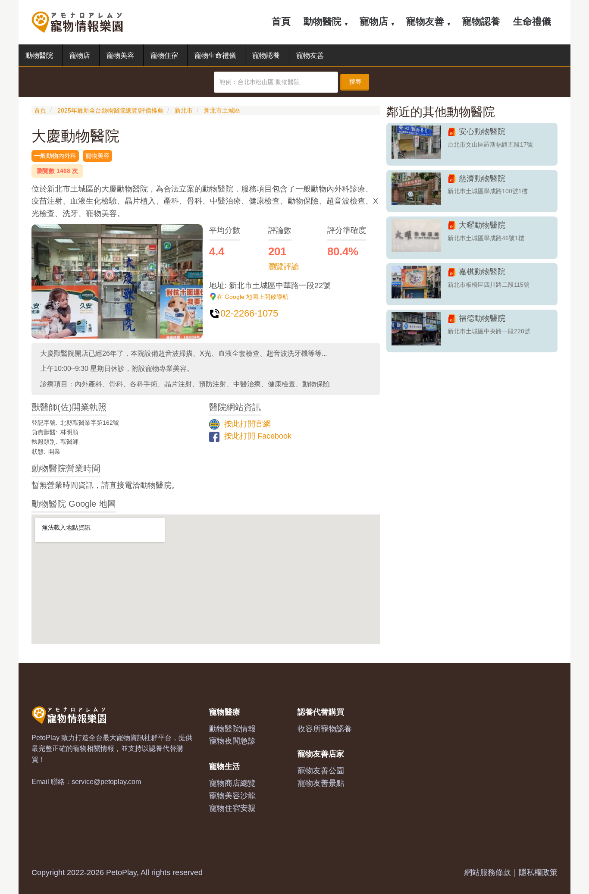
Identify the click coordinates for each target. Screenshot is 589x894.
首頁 (281, 21)
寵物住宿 (164, 55)
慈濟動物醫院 (482, 178)
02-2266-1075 (249, 313)
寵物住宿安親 (232, 808)
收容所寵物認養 (325, 729)
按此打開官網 (246, 424)
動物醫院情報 (232, 729)
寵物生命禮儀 (215, 55)
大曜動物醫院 (482, 225)
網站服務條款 (487, 872)
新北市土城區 (222, 110)
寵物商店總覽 (232, 783)
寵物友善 (425, 21)
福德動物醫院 (482, 318)
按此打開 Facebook (256, 436)
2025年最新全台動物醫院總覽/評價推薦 (110, 110)
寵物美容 (120, 55)
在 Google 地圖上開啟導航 (252, 296)
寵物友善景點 (321, 783)
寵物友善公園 (321, 770)
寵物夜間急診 (232, 741)
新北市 (184, 110)
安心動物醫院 (482, 131)
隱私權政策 (538, 872)
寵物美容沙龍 (232, 795)
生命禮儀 (532, 21)
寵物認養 (481, 21)
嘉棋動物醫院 (482, 271)
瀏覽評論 (283, 266)
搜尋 (355, 81)
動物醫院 (322, 21)
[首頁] (80, 21)
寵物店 (374, 21)
